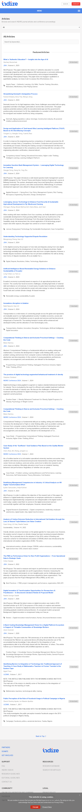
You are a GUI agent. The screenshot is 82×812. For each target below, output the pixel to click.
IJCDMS (6, 674)
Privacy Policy (49, 792)
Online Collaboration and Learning (17, 792)
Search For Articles (52, 770)
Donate (5, 751)
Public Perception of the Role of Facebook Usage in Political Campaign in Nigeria (34, 698)
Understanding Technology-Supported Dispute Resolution (25, 236)
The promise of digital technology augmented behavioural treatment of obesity (33, 375)
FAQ (3, 766)
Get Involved (7, 755)
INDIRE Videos (7, 770)
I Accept (35, 807)
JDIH (5, 65)
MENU (39, 11)
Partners (6, 747)
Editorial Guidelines (11, 778)
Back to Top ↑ (41, 736)
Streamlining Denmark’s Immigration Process (20, 94)
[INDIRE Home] (10, 3)
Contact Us (7, 782)
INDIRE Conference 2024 (12, 381)
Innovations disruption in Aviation (16, 303)
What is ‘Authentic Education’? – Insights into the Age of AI (25, 59)
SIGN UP (76, 4)
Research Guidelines (11, 774)
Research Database (51, 766)
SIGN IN (65, 4)
